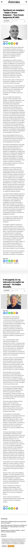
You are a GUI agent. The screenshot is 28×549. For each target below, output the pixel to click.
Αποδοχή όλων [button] (11, 546)
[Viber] (17, 43)
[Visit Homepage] (14, 2)
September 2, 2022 (14, 20)
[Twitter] (7, 43)
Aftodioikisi (6, 20)
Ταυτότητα (3, 534)
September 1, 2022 (14, 290)
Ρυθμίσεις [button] (4, 546)
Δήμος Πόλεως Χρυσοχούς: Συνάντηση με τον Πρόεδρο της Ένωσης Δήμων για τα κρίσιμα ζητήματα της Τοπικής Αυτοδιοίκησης (14, 527)
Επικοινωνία (4, 536)
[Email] (12, 43)
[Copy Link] (14, 43)
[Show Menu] (1, 2)
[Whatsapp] (9, 43)
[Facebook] (4, 43)
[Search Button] (26, 2)
